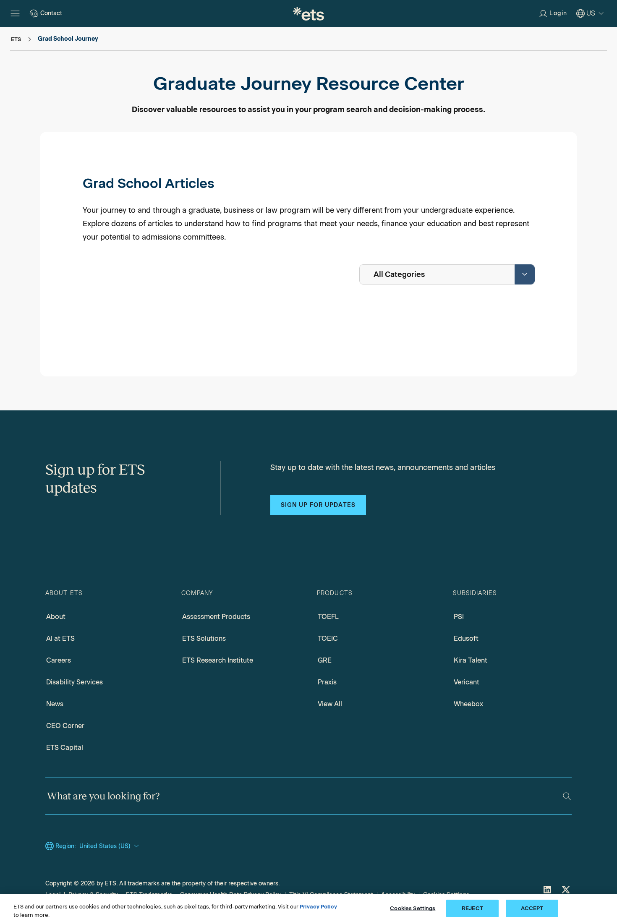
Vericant (466, 682)
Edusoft (466, 638)
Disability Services (74, 682)
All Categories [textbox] (399, 274)
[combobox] (447, 274)
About (55, 617)
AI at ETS (60, 638)
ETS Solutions (204, 638)
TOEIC (328, 638)
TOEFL (328, 617)
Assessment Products (216, 617)
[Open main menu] (15, 13)
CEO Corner (65, 726)
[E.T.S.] (308, 13)
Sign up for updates (318, 505)
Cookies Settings (412, 908)
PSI (459, 617)
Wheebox (468, 704)
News (54, 704)
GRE (325, 660)
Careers (58, 660)
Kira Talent (470, 660)
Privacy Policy (318, 906)
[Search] (567, 796)
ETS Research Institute (217, 660)
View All (330, 704)
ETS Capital (64, 748)
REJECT (472, 908)
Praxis (327, 682)
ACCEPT (532, 908)
